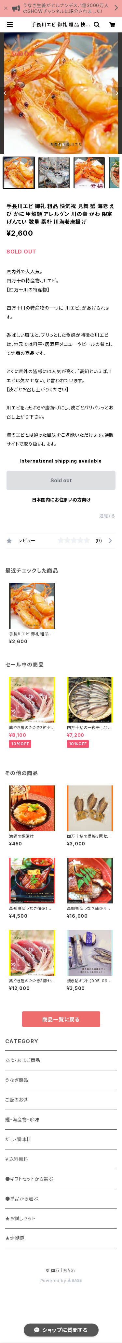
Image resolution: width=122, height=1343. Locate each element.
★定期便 (14, 1238)
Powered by (54, 1280)
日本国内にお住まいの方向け (61, 499)
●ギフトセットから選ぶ (29, 1179)
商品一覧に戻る (61, 1019)
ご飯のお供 (16, 1099)
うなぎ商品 (16, 1080)
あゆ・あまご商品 (22, 1060)
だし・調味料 (18, 1139)
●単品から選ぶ (21, 1198)
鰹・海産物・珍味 (22, 1119)
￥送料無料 (16, 1159)
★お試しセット (20, 1218)
